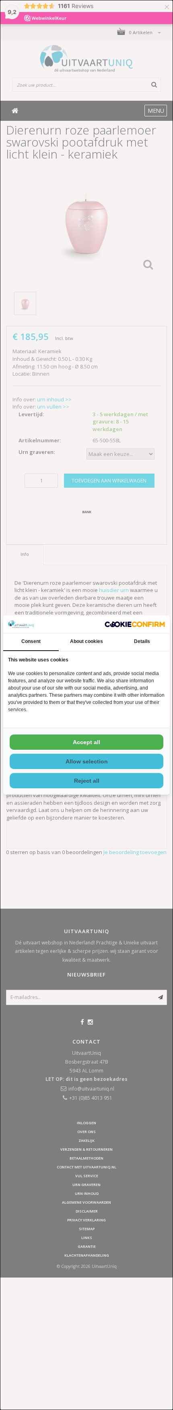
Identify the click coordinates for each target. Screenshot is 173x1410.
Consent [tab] (31, 641)
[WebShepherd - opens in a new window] (135, 624)
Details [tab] (142, 641)
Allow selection (87, 761)
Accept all (86, 742)
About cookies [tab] (86, 641)
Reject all (86, 780)
